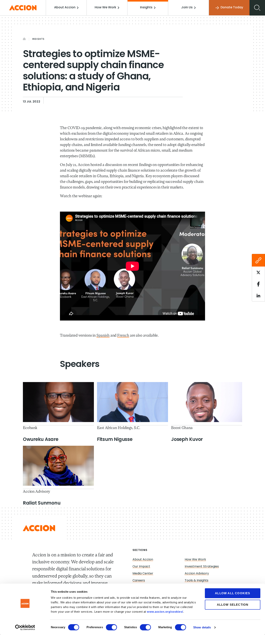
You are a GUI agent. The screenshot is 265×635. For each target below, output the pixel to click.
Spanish (102, 336)
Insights (146, 7)
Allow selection (233, 604)
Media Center (142, 573)
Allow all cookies (232, 593)
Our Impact (141, 566)
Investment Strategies (202, 566)
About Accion (64, 7)
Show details (202, 627)
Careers (138, 580)
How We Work (105, 7)
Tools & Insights (196, 580)
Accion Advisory (197, 573)
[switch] (111, 627)
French (123, 336)
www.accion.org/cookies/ (165, 611)
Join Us (187, 7)
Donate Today (232, 7)
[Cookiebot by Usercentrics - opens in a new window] (25, 627)
